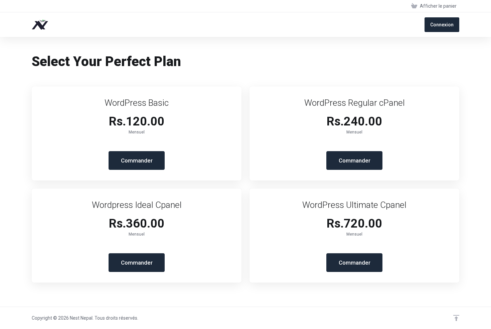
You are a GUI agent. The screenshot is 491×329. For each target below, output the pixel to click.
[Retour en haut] (456, 318)
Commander (137, 160)
